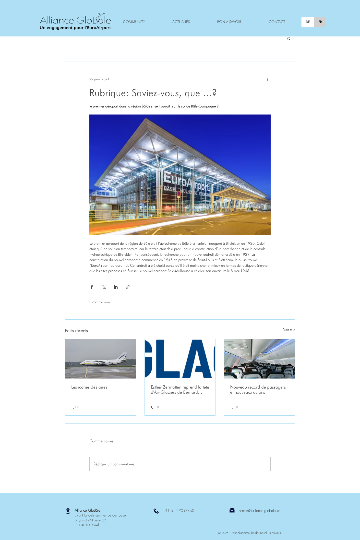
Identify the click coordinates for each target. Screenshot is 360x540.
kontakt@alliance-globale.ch (259, 510)
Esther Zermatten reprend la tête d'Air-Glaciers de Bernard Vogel (180, 389)
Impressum (275, 533)
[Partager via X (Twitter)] (103, 287)
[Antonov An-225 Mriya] (100, 359)
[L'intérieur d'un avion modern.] (259, 359)
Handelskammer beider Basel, (249, 533)
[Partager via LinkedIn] (115, 287)
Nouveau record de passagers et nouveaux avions (258, 389)
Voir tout (289, 330)
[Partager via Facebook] (91, 287)
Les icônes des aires (89, 387)
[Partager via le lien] (127, 287)
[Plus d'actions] (268, 79)
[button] (289, 38)
